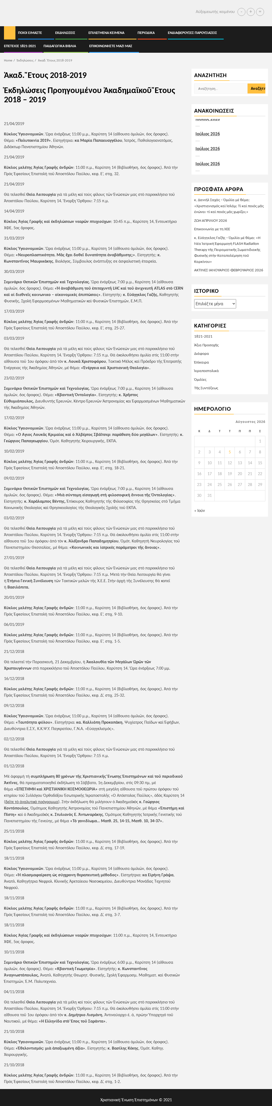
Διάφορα (201, 354)
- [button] (241, 12)
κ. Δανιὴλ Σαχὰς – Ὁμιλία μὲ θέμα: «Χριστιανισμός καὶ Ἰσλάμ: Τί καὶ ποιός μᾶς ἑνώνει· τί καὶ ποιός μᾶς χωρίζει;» (229, 206)
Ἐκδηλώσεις (65, 33)
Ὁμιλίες (200, 380)
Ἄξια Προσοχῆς (206, 345)
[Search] (264, 39)
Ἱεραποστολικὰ (206, 371)
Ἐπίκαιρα (201, 363)
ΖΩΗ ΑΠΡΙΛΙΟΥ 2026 (210, 221)
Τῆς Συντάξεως (206, 388)
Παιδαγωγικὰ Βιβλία (60, 46)
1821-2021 (203, 337)
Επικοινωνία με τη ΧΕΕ (212, 229)
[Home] (9, 33)
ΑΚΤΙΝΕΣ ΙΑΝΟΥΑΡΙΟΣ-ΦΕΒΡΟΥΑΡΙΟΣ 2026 (228, 270)
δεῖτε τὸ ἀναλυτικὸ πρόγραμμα (31, 802)
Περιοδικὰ (146, 33)
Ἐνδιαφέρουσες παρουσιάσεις (192, 33)
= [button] (260, 12)
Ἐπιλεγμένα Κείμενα (106, 33)
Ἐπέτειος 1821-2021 (20, 46)
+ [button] (250, 12)
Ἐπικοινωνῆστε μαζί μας (110, 46)
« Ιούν (199, 511)
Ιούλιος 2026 (208, 133)
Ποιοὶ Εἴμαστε (30, 33)
